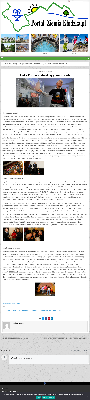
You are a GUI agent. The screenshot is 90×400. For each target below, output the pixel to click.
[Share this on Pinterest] (49, 318)
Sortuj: (73, 350)
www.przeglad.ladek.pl (11, 303)
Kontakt (5, 388)
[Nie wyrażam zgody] (88, 396)
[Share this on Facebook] (46, 318)
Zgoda (38, 397)
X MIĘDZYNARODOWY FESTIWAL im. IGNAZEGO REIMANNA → (65, 338)
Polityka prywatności (10, 392)
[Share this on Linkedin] (52, 318)
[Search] (88, 58)
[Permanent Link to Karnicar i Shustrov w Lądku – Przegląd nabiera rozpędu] (45, 92)
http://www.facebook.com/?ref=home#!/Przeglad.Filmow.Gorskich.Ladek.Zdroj (31, 310)
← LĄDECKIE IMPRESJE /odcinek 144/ (15, 338)
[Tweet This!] (43, 318)
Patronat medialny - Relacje (45, 71)
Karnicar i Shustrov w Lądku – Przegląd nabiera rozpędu (45, 75)
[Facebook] (86, 58)
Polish (72, 1)
